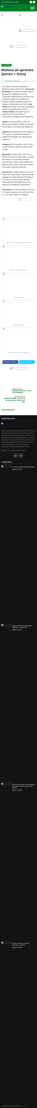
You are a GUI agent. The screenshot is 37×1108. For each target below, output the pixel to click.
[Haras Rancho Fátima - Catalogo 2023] (27, 21)
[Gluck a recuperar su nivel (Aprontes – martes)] (6, 1020)
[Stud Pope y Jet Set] (18, 374)
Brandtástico (24, 1106)
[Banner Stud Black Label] (18, 52)
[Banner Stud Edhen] (27, 36)
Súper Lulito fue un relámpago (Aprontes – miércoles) (22, 626)
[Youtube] (34, 2)
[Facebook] (31, 2)
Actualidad (6, 65)
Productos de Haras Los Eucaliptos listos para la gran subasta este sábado (23, 786)
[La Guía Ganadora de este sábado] (6, 543)
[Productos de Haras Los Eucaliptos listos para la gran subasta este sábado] (6, 861)
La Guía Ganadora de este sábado (23, 467)
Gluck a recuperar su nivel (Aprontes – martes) (20, 944)
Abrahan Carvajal (12, 81)
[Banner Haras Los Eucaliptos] (9, 21)
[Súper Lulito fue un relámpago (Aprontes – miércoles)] (6, 702)
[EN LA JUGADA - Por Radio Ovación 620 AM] (27, 205)
